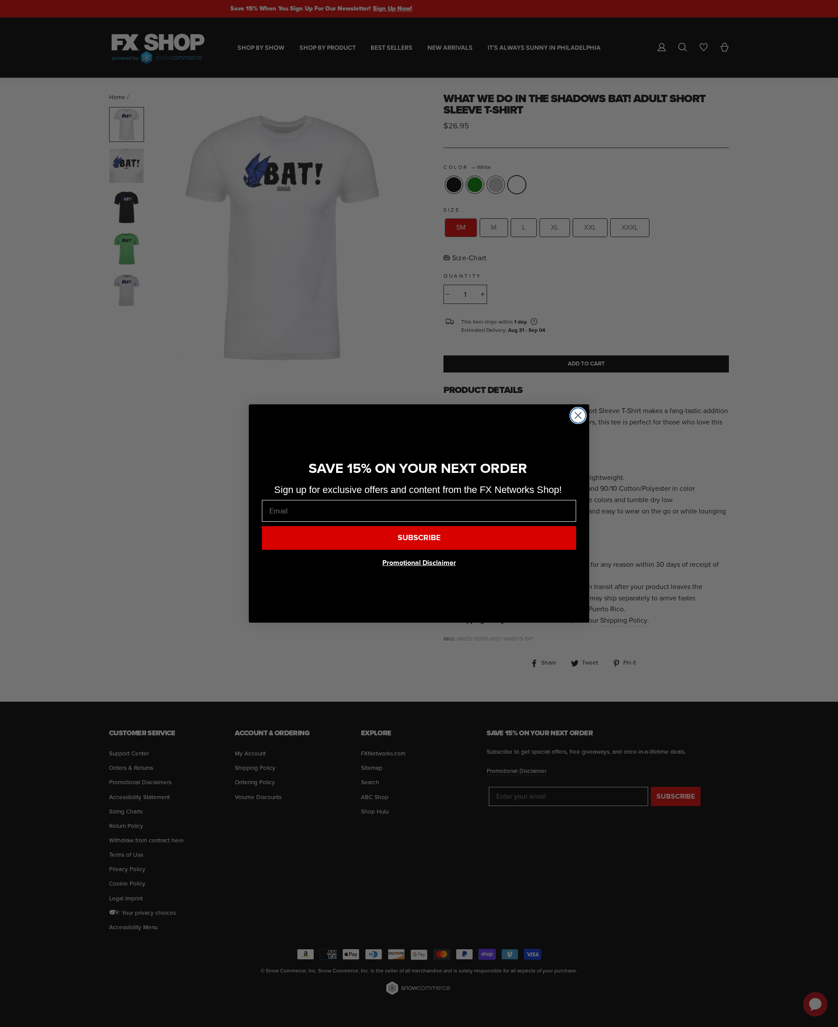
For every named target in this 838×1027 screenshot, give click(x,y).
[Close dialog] (578, 415)
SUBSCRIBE (419, 538)
